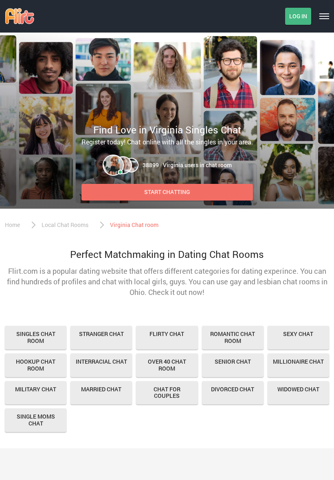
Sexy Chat (298, 334)
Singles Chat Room (35, 337)
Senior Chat (233, 361)
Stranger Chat (101, 334)
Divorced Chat (232, 389)
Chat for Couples (167, 392)
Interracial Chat (101, 361)
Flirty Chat (166, 334)
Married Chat (101, 389)
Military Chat (35, 389)
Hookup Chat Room (35, 365)
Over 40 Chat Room (167, 365)
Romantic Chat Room (232, 337)
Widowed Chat (298, 389)
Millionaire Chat (298, 361)
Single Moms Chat (36, 419)
